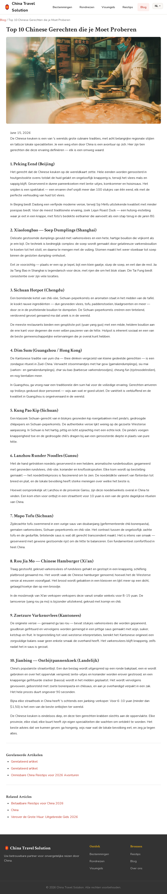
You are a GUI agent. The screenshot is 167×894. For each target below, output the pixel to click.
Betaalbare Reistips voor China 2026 (37, 803)
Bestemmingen (62, 7)
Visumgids (108, 7)
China (15, 810)
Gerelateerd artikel (24, 761)
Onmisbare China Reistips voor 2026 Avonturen (45, 775)
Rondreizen (86, 7)
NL (158, 6)
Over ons (136, 868)
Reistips (127, 7)
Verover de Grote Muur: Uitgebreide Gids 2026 (44, 817)
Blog (143, 7)
